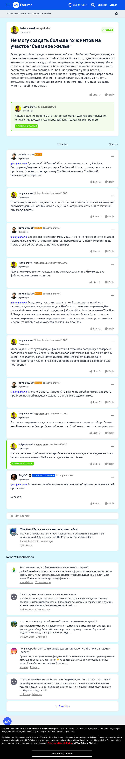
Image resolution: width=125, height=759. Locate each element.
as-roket (24, 667)
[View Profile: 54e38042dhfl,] (14, 624)
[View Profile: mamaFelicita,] (14, 570)
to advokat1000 (47, 106)
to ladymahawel (51, 227)
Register (102, 4)
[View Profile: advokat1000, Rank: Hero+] (14, 156)
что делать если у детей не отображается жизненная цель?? (58, 621)
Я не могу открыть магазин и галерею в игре (48, 594)
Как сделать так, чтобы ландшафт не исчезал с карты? (54, 567)
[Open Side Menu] (8, 4)
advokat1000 (26, 154)
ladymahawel (27, 28)
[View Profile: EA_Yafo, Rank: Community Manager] (14, 477)
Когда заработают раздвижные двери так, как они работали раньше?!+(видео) (65, 650)
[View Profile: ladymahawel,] (18, 108)
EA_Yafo (23, 475)
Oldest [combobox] (114, 144)
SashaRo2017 (26, 609)
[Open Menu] (116, 13)
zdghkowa (25, 694)
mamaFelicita (26, 582)
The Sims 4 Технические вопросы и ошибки (30, 13)
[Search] (93, 5)
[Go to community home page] (23, 5)
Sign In (113, 4)
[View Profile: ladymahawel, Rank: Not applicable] (15, 30)
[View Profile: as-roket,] (14, 651)
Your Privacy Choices (62, 753)
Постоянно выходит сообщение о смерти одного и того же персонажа (65, 679)
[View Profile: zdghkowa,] (14, 681)
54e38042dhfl (27, 636)
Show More (64, 706)
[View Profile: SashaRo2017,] (14, 597)
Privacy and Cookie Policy (60, 743)
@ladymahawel (19, 163)
